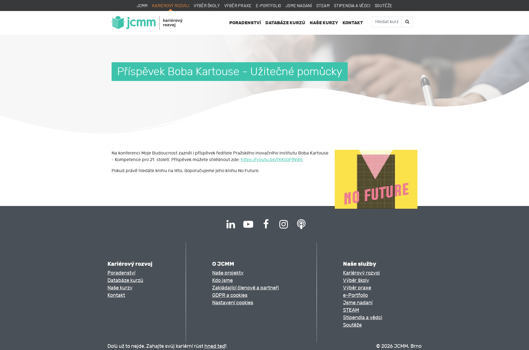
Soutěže (384, 5)
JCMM (142, 5)
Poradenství (245, 22)
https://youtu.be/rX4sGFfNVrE (272, 159)
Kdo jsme (222, 280)
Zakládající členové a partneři (245, 288)
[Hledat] (407, 22)
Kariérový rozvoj (170, 5)
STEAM (323, 5)
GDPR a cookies (229, 295)
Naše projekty (228, 273)
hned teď (214, 346)
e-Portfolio (268, 5)
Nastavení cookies (232, 303)
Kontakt (352, 22)
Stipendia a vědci (352, 5)
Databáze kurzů (285, 22)
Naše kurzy (324, 22)
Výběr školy (207, 5)
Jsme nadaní (298, 5)
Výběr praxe (238, 5)
